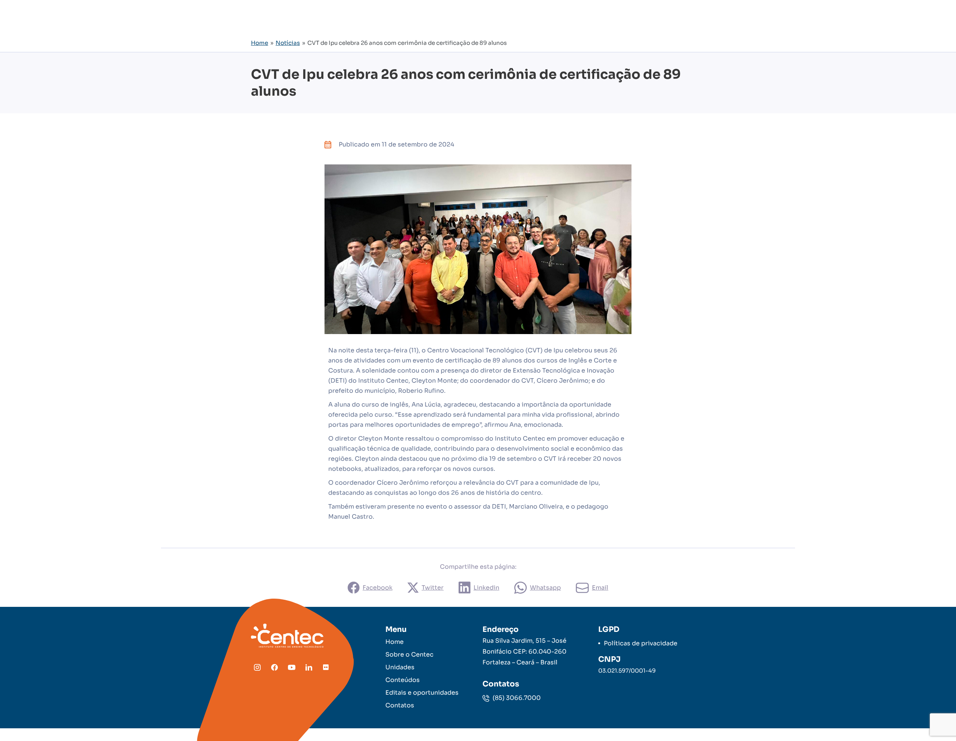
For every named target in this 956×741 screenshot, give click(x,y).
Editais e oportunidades (422, 693)
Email (600, 588)
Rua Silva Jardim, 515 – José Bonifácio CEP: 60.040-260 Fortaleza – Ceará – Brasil (524, 651)
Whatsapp (545, 588)
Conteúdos (402, 680)
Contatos (399, 705)
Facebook (377, 588)
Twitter (433, 588)
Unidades (400, 667)
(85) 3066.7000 (516, 698)
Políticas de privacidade (640, 643)
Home (259, 42)
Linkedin (486, 588)
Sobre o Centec (409, 654)
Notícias (288, 42)
